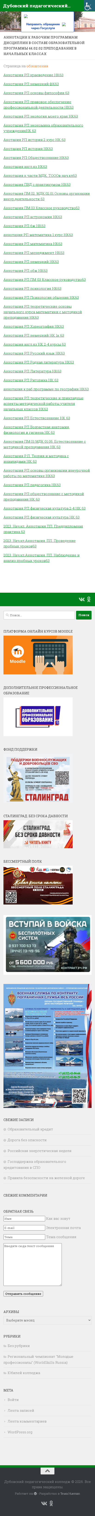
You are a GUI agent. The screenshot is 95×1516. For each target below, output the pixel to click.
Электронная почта (63, 1227)
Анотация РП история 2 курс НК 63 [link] (34, 139)
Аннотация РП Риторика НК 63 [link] (30, 380)
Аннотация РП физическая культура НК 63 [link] (41, 517)
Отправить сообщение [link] (23, 1294)
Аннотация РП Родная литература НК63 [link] (38, 362)
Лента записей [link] (21, 1410)
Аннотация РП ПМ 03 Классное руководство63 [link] (44, 279)
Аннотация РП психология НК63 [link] (32, 288)
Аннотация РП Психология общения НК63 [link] (41, 297)
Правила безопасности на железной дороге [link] (46, 1177)
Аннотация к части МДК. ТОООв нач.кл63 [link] (40, 175)
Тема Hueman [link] (70, 1493)
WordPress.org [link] (20, 1432)
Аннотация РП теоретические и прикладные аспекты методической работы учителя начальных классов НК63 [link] (43, 403)
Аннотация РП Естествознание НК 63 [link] (36, 418)
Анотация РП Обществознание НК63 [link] (36, 157)
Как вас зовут (58, 1218)
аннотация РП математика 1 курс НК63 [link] (38, 234)
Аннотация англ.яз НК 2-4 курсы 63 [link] (34, 344)
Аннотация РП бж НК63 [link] (24, 225)
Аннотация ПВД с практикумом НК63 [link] (37, 184)
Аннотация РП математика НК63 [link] (32, 243)
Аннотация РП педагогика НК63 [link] (32, 484)
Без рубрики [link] (19, 1345)
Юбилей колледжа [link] (24, 1372)
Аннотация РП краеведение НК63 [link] (33, 75)
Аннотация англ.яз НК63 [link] (25, 166)
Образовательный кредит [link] (30, 1129)
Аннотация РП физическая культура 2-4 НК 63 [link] (44, 508)
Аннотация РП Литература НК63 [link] (32, 371)
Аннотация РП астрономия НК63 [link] (32, 216)
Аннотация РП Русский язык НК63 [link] (34, 353)
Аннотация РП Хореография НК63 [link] (33, 326)
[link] (89, 5)
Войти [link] (13, 1399)
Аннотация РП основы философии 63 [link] (36, 92)
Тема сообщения (61, 1236)
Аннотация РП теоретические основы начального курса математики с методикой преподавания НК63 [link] (42, 312)
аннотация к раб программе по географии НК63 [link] (46, 389)
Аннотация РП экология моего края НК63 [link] (40, 116)
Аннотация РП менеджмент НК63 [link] (33, 252)
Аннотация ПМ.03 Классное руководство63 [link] (41, 208)
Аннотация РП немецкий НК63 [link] (31, 261)
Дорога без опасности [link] (27, 1140)
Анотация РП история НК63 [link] (28, 148)
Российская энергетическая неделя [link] (39, 1150)
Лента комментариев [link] (27, 1421)
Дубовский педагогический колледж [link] (37, 5)
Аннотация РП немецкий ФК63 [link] (31, 84)
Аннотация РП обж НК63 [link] (25, 270)
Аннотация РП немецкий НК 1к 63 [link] (33, 335)
